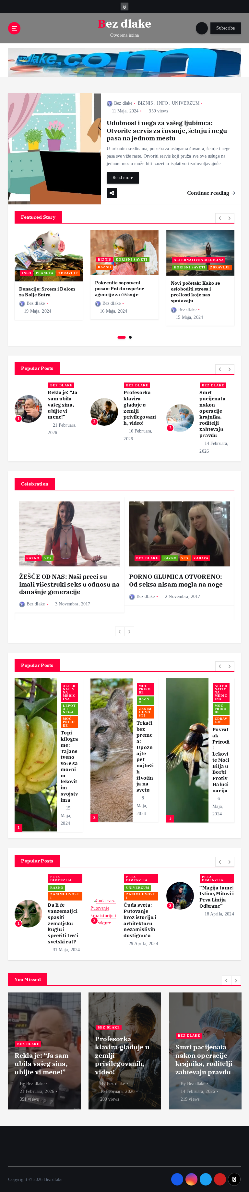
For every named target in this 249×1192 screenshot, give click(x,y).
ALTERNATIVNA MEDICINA (199, 260)
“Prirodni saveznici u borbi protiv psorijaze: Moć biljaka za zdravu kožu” (221, 733)
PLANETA (44, 273)
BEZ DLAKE (61, 385)
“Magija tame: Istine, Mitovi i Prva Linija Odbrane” (65, 897)
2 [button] (130, 337)
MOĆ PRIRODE (69, 709)
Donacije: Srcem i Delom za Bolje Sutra (47, 292)
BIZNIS (145, 103)
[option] (49, 275)
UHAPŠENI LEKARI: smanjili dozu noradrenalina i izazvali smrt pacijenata (216, 410)
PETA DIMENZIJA (61, 878)
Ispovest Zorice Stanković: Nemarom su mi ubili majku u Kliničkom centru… (201, 1051)
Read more (123, 177)
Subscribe (225, 28)
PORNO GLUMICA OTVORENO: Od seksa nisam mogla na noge (176, 580)
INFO (162, 103)
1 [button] (122, 337)
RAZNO (104, 267)
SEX (48, 558)
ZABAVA (201, 558)
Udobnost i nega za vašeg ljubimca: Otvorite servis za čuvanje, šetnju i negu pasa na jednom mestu (167, 130)
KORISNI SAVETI (132, 259)
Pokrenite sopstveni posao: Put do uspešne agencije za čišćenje (119, 288)
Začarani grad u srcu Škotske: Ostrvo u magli (216, 900)
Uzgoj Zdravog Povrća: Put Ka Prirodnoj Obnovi (145, 757)
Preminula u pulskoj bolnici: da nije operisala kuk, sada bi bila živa (140, 415)
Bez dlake (123, 103)
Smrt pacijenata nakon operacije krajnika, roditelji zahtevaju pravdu (61, 413)
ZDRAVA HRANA (145, 720)
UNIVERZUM (185, 103)
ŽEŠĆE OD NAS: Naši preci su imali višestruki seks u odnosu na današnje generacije (69, 584)
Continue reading (209, 193)
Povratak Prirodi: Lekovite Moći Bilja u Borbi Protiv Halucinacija (69, 760)
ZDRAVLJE (68, 273)
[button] (220, 218)
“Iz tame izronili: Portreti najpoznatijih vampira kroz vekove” (140, 903)
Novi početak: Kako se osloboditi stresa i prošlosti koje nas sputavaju (195, 292)
